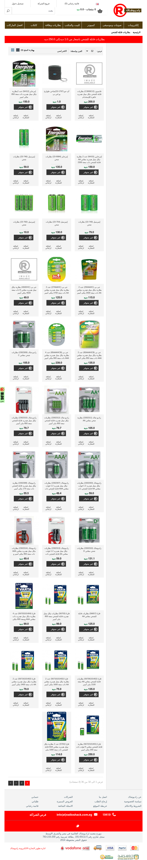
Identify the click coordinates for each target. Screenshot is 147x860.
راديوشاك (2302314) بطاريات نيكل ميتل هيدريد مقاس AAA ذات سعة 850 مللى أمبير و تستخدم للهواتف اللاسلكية (24, 551)
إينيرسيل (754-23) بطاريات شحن (57, 223)
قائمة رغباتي (32, 806)
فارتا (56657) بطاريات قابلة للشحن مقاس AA (89, 614)
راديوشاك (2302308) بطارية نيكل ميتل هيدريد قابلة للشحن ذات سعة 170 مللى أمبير (24, 486)
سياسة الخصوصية (132, 801)
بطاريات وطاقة (53, 25)
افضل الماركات (15, 25)
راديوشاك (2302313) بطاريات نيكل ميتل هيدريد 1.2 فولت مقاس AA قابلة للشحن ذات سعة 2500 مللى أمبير (56, 551)
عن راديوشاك (134, 797)
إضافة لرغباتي (81, 117)
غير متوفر (88, 107)
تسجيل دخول (17, 3)
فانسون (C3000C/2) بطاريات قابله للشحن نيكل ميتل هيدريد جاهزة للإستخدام (89, 94)
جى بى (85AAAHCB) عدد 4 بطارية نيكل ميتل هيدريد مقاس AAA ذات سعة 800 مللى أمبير (56, 355)
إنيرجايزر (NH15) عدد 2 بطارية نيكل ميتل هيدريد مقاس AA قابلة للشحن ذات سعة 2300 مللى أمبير (89, 159)
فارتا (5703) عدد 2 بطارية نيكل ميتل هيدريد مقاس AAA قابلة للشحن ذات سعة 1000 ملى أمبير (56, 747)
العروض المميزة (65, 801)
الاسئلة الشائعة (65, 806)
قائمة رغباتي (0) (72, 3)
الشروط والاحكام (133, 806)
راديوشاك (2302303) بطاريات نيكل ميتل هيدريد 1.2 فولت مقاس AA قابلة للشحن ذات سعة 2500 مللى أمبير (89, 486)
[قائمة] (18, 49)
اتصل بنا (103, 797)
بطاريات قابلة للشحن (120, 32)
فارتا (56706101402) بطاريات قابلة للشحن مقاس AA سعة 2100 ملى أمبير (89, 682)
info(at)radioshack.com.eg (74, 814)
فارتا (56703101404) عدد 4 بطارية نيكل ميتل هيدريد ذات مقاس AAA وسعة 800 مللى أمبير (24, 616)
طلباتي (35, 801)
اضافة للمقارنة (91, 117)
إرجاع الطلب (100, 801)
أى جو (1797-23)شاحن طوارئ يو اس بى (56, 92)
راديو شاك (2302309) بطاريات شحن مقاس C (24, 353)
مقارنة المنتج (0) (27, 50)
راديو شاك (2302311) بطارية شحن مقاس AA (89, 419)
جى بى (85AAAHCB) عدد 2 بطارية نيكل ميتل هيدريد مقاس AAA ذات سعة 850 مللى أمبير (89, 355)
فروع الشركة (43, 3)
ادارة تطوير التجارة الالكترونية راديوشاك (27, 848)
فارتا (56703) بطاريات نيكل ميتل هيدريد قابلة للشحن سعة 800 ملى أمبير (57, 616)
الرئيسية (136, 32)
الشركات (68, 797)
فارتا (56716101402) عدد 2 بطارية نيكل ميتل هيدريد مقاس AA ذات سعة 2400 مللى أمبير (24, 682)
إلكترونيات (133, 25)
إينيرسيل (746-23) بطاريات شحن (24, 157)
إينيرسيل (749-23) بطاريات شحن (89, 223)
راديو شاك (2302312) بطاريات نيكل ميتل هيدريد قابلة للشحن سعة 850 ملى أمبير (56, 420)
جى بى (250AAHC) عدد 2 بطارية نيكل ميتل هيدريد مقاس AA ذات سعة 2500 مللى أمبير (89, 290)
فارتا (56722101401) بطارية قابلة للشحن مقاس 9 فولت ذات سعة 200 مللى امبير (89, 747)
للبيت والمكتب (72, 25)
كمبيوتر (91, 25)
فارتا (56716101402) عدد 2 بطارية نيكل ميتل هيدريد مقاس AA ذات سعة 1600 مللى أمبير (56, 682)
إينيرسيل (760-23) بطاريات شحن (24, 223)
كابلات (34, 25)
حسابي (34, 797)
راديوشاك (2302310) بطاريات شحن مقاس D (89, 549)
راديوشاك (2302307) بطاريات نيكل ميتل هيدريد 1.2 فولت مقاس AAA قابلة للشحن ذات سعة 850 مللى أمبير (56, 486)
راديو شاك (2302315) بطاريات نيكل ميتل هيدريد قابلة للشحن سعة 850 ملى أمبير (24, 420)
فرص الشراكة (38, 814)
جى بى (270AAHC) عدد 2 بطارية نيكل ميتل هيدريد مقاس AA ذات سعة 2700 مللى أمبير (56, 290)
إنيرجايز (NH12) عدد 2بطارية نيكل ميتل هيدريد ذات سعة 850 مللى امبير (24, 94)
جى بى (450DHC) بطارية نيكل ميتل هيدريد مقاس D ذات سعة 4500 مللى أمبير (23, 290)
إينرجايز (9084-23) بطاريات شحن (57, 157)
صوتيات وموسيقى (112, 25)
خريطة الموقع (100, 806)
